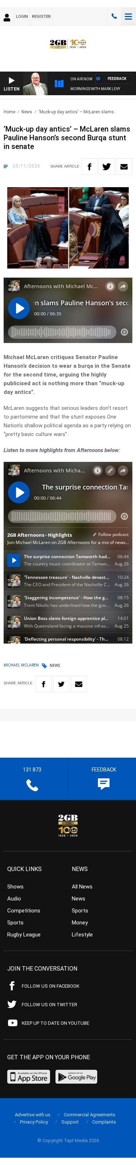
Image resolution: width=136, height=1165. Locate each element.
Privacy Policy (34, 1122)
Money (80, 922)
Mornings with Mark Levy (95, 89)
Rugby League (24, 934)
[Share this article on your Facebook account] (89, 166)
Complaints (104, 1122)
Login (22, 16)
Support (70, 1122)
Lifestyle (82, 934)
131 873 (114, 16)
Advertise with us (32, 1114)
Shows (15, 886)
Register (41, 16)
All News (82, 886)
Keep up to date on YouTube (55, 1023)
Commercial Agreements (89, 1114)
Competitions (23, 910)
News (26, 111)
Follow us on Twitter (49, 1004)
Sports (15, 922)
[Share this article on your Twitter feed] (107, 166)
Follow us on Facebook (50, 986)
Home (9, 111)
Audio (14, 898)
